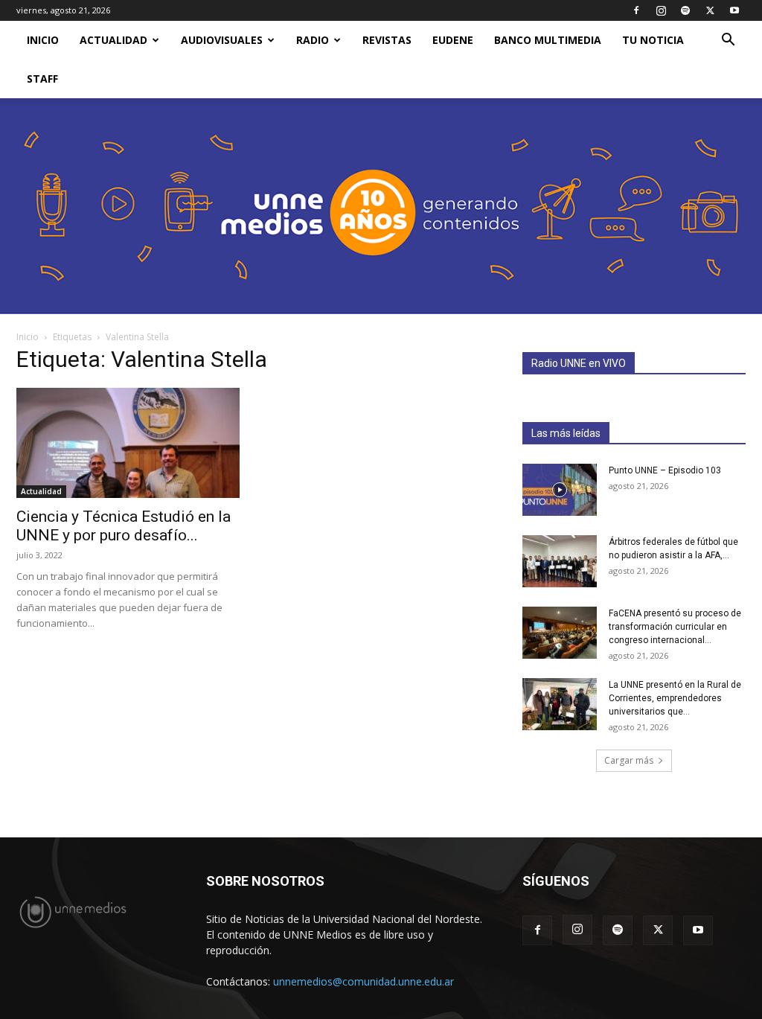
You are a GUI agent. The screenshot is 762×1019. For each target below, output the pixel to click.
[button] (728, 41)
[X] (710, 10)
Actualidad (113, 40)
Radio (312, 40)
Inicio (27, 336)
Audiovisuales (222, 40)
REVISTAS (387, 40)
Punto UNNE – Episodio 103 (665, 470)
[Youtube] (734, 10)
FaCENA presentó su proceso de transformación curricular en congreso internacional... (675, 626)
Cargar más (628, 760)
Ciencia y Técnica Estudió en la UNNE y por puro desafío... (123, 526)
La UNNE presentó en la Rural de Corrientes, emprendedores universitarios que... (675, 698)
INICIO (43, 40)
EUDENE (452, 40)
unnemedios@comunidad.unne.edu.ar (363, 981)
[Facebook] (636, 10)
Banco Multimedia (547, 40)
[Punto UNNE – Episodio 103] (559, 490)
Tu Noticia (653, 40)
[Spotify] (685, 10)
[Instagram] (661, 10)
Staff (42, 78)
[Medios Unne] (381, 206)
